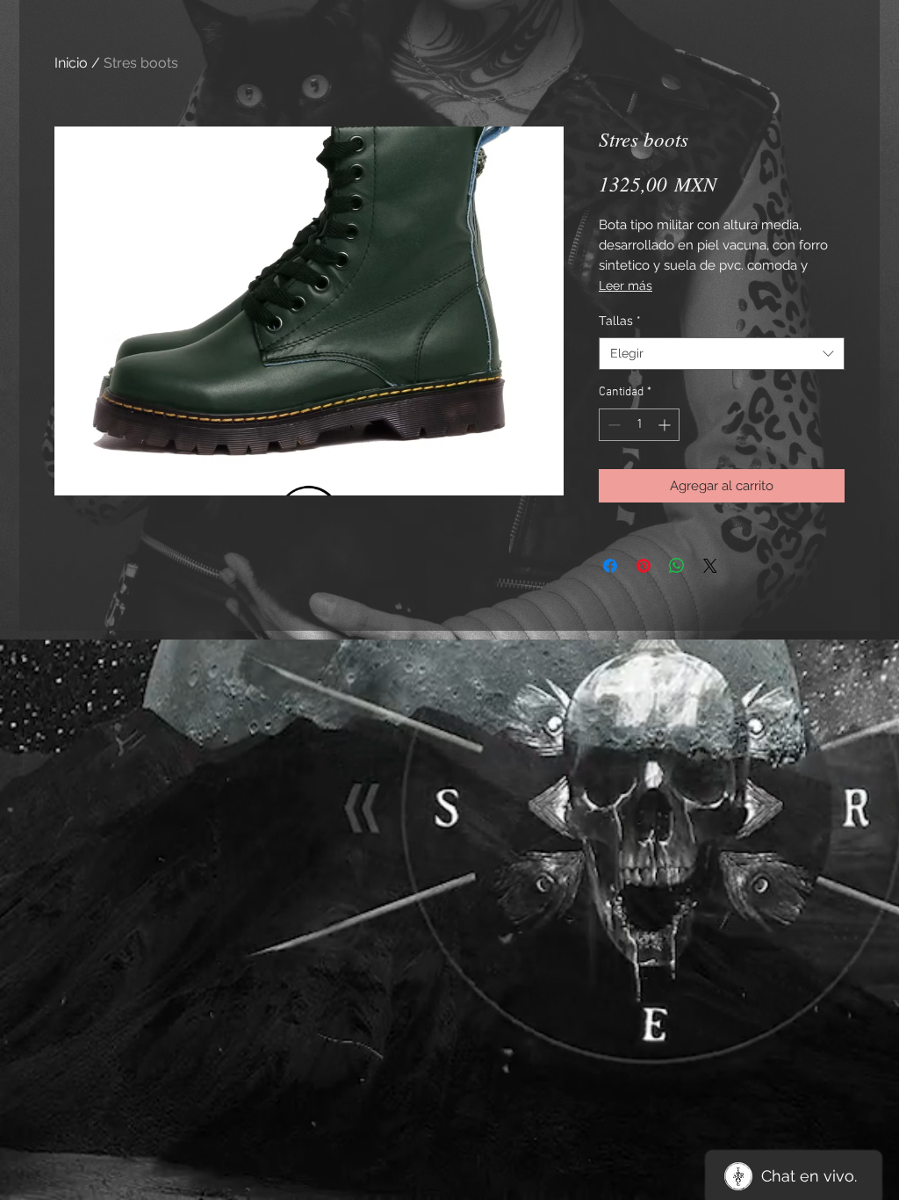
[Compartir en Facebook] (610, 565)
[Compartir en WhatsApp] (676, 565)
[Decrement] (612, 424)
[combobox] (722, 354)
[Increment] (666, 424)
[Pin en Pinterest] (643, 565)
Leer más (625, 285)
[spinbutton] (639, 424)
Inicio (71, 62)
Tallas (620, 321)
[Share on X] (710, 565)
